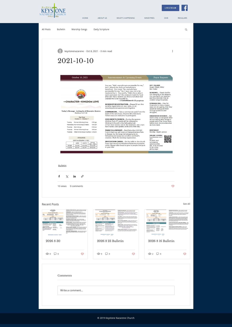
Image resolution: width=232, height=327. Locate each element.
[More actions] (172, 51)
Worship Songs (79, 29)
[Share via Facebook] (59, 176)
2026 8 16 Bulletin (161, 241)
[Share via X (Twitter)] (66, 176)
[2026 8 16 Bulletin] (167, 222)
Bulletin (61, 29)
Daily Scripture (101, 29)
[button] (186, 29)
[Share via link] (82, 176)
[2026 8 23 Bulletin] (116, 222)
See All (186, 203)
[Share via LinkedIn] (74, 176)
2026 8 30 (53, 241)
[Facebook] (184, 8)
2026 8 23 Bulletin (110, 241)
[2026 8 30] (65, 222)
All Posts (46, 29)
